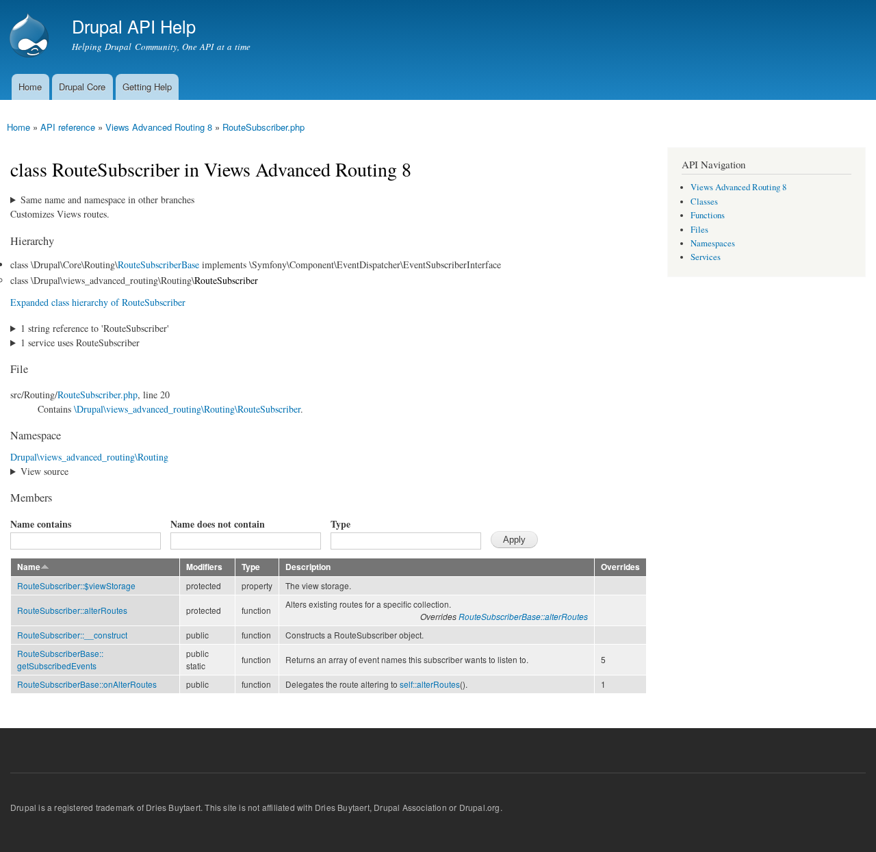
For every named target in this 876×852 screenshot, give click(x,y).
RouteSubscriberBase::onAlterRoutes (87, 684)
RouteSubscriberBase (158, 264)
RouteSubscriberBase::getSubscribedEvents (60, 659)
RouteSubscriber (226, 280)
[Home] (31, 37)
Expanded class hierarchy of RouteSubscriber (97, 302)
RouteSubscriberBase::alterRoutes (523, 616)
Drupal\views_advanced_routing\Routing (89, 456)
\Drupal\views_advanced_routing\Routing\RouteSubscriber (187, 408)
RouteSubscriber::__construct (72, 635)
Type (340, 524)
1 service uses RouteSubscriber (80, 342)
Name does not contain (217, 524)
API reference (67, 126)
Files (699, 229)
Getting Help (147, 86)
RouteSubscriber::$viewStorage (76, 585)
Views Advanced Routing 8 (158, 126)
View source (44, 471)
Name (28, 567)
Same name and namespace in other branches (107, 199)
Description (308, 567)
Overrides (620, 567)
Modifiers (204, 567)
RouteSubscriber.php (263, 126)
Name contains (40, 524)
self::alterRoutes (430, 684)
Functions (708, 215)
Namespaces (713, 243)
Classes (704, 201)
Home (30, 86)
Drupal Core (82, 86)
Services (706, 257)
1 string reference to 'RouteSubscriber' (95, 328)
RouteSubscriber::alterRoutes (72, 610)
